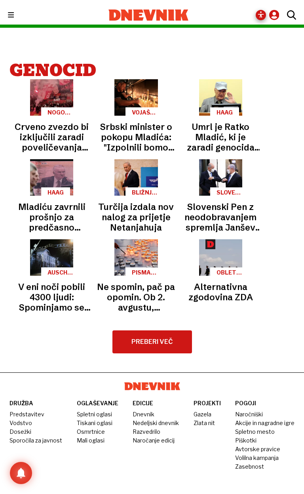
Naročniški (249, 414)
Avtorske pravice (257, 449)
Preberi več (152, 341)
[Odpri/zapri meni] (18, 15)
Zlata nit (204, 423)
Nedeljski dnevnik (156, 423)
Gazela (202, 414)
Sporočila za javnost (36, 440)
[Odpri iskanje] (289, 15)
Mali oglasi (90, 440)
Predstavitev (27, 414)
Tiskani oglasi (94, 423)
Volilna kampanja (257, 457)
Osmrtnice (91, 431)
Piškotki (245, 440)
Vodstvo (21, 423)
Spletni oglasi (94, 414)
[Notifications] (21, 473)
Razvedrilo (146, 431)
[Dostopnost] (261, 15)
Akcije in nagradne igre (264, 423)
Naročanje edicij (154, 440)
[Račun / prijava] (276, 15)
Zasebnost (249, 466)
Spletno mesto (255, 431)
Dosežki (20, 431)
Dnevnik (143, 414)
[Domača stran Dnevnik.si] (148, 15)
